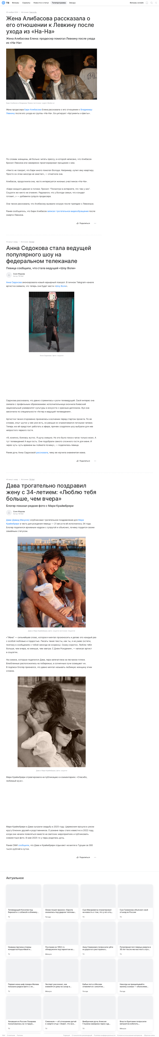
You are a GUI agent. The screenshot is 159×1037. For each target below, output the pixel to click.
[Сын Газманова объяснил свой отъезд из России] (135, 901)
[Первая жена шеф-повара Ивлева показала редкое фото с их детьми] (23, 976)
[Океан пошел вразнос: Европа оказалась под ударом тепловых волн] (60, 901)
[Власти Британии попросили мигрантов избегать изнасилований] (135, 1013)
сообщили (23, 845)
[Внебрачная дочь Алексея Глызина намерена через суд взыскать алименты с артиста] (98, 1013)
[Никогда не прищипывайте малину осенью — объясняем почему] (135, 976)
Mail (3, 1035)
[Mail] (3, 3)
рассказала (42, 452)
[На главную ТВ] (7, 3)
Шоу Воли (61, 286)
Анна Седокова (14, 282)
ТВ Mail (31, 242)
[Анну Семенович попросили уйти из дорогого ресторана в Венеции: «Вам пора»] (98, 939)
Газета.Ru (33, 12)
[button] (51, 74)
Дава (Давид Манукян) (18, 520)
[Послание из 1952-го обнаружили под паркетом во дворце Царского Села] (60, 939)
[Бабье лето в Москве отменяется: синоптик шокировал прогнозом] (98, 976)
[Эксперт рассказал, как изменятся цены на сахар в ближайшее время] (60, 976)
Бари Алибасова (32, 109)
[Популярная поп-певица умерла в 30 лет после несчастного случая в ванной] (135, 939)
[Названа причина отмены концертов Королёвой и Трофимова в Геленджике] (23, 939)
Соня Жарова (19, 274)
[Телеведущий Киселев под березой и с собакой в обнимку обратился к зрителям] (23, 901)
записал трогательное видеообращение (68, 211)
